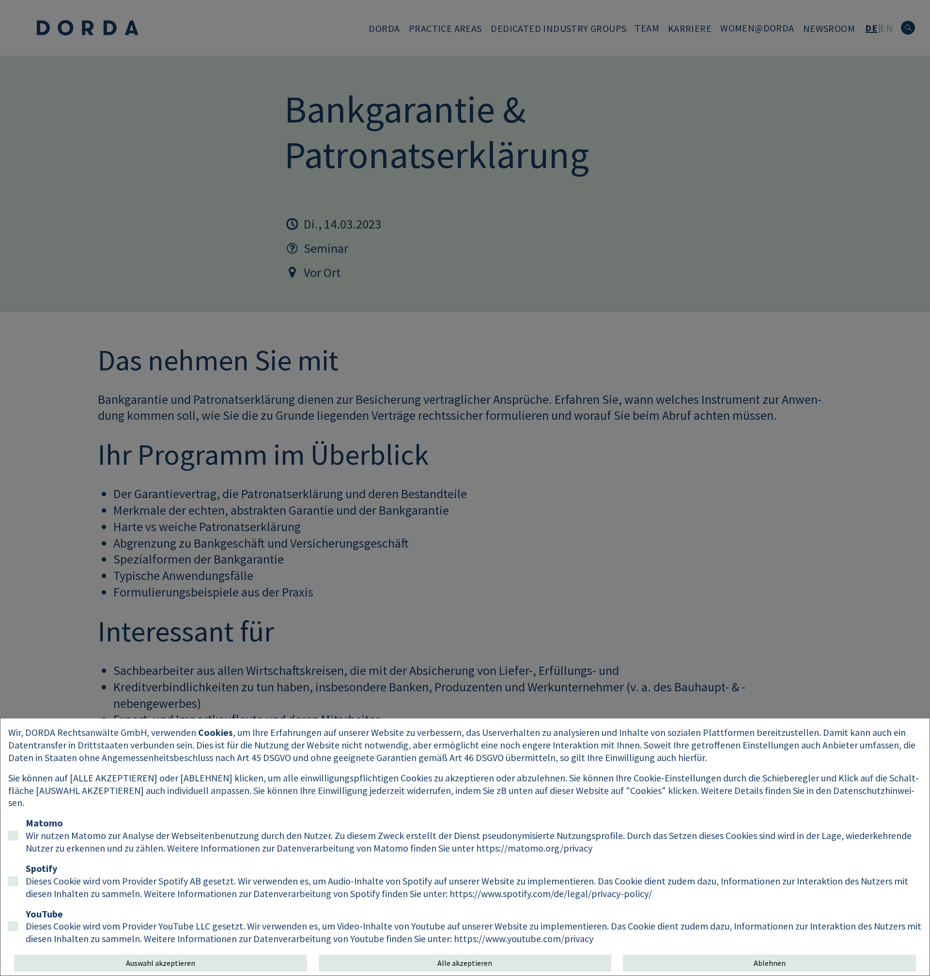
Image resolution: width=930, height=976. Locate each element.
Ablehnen (770, 963)
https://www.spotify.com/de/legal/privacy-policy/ (551, 893)
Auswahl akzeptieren (160, 963)
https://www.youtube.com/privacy (523, 938)
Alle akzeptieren (464, 963)
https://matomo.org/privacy (534, 848)
